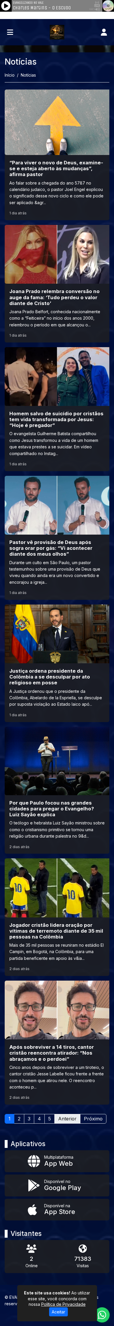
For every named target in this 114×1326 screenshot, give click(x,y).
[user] (103, 32)
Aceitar (58, 1311)
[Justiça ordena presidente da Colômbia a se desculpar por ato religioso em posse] (57, 663)
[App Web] (57, 1161)
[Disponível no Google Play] (57, 1185)
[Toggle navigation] (10, 32)
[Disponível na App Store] (57, 1210)
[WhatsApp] (102, 1314)
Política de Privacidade (63, 1304)
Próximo (93, 1119)
